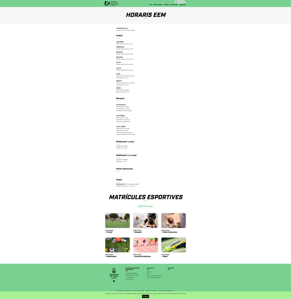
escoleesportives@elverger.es (154, 275)
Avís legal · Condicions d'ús (123, 290)
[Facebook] (114, 281)
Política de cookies (151, 290)
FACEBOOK (183, 4)
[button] (158, 4)
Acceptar (145, 296)
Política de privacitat (138, 290)
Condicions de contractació (165, 290)
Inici (151, 4)
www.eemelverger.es (155, 277)
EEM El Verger (145, 206)
